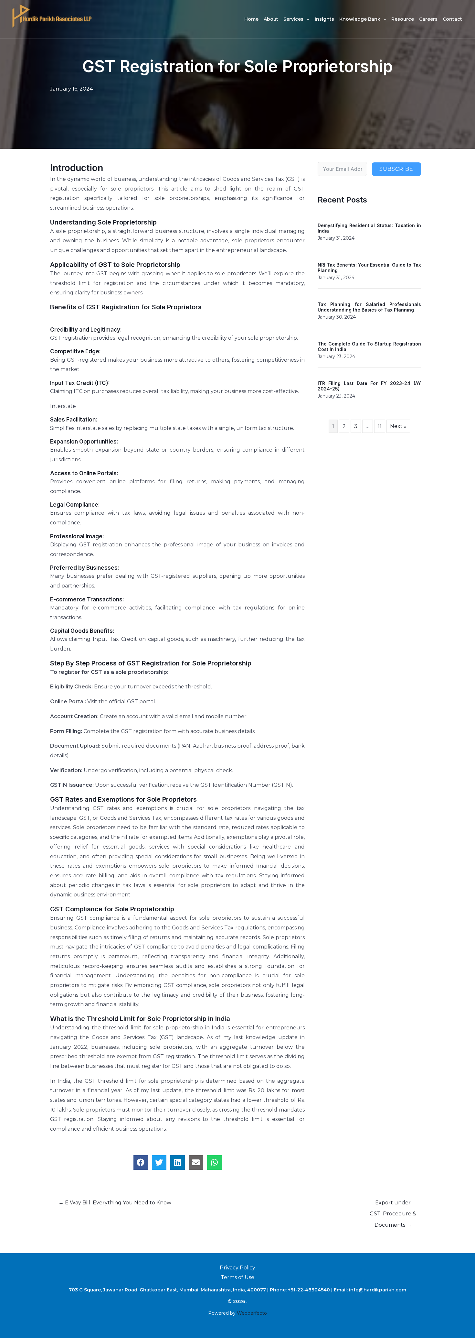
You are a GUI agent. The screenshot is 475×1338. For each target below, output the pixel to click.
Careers (428, 19)
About (271, 19)
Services (293, 19)
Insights (324, 19)
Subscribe (396, 169)
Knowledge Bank (359, 19)
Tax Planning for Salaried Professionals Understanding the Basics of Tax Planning (369, 307)
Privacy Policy (237, 1268)
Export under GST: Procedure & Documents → (393, 1204)
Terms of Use (237, 1277)
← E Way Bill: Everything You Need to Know (114, 1203)
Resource (402, 19)
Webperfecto (252, 1313)
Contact (452, 19)
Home (251, 19)
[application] (306, 19)
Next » (398, 426)
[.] (51, 15)
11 (380, 426)
